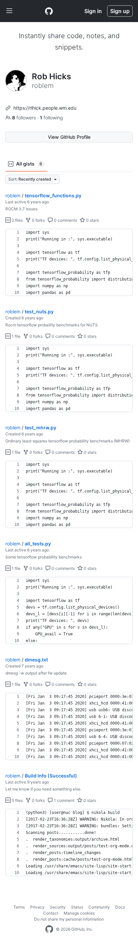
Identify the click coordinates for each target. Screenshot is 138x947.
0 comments (65, 220)
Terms (19, 907)
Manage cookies (79, 913)
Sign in (93, 11)
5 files (17, 800)
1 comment (63, 800)
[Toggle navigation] (9, 11)
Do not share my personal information (69, 919)
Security (58, 907)
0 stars (92, 220)
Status (77, 907)
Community (99, 907)
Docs (120, 907)
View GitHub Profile (69, 137)
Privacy (37, 907)
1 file (15, 336)
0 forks (38, 220)
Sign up (120, 11)
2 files (17, 220)
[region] (69, 262)
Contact (50, 913)
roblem (12, 195)
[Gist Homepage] (49, 11)
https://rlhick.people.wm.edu (44, 108)
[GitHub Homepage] (49, 929)
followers (24, 117)
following (51, 117)
